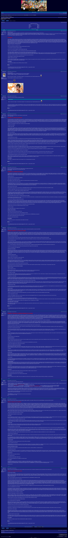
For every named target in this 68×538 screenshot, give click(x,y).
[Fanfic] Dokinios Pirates (5, 18)
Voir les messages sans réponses (4, 16)
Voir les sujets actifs (10, 16)
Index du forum (3, 17)
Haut (1, 94)
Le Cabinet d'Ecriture (11, 17)
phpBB (31, 537)
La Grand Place (6, 17)
